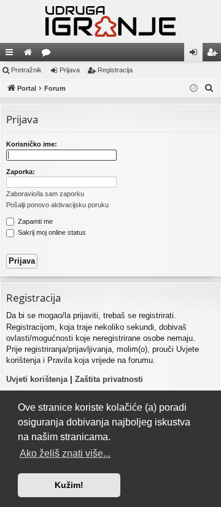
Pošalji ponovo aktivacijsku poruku (57, 204)
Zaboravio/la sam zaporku (45, 193)
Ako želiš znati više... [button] (65, 453)
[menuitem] (209, 88)
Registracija (115, 70)
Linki (11, 54)
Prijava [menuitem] (196, 54)
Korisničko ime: (31, 144)
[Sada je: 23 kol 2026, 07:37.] (194, 89)
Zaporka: (20, 171)
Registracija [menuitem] (214, 54)
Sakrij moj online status (51, 232)
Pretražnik (26, 70)
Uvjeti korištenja (37, 379)
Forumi (48, 54)
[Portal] (110, 21)
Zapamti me (34, 221)
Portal (30, 54)
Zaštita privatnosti (109, 379)
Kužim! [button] (69, 485)
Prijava (70, 70)
